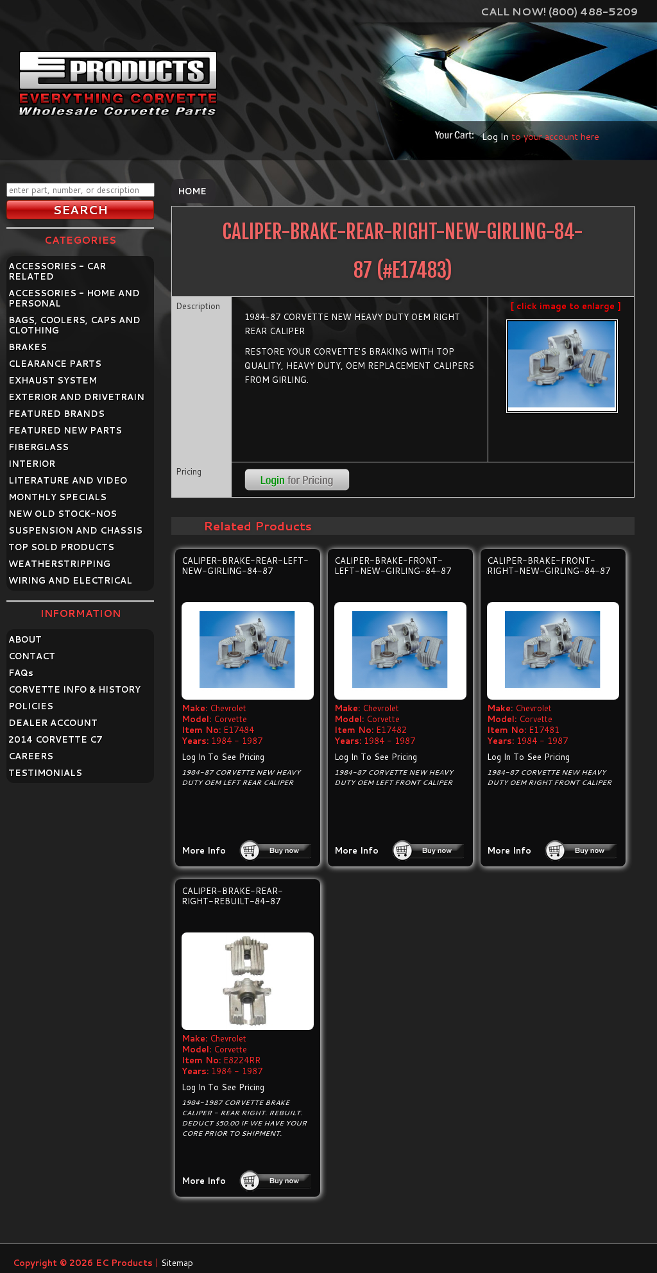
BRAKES (27, 347)
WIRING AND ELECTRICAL (70, 580)
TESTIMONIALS (45, 773)
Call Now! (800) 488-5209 (559, 11)
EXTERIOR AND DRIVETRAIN (76, 397)
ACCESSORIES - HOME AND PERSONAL (74, 298)
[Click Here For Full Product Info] (248, 651)
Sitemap (177, 1263)
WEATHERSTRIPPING (59, 563)
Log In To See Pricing (223, 757)
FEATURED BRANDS (56, 413)
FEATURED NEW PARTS (65, 430)
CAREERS (30, 756)
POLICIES (30, 706)
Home (192, 191)
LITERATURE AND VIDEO (67, 480)
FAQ (20, 673)
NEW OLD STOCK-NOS (62, 513)
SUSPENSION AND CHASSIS (75, 530)
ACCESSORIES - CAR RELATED (57, 271)
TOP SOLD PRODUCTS (61, 547)
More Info (204, 850)
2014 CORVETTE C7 (55, 739)
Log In (495, 136)
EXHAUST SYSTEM (52, 380)
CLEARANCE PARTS (54, 363)
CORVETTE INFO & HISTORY (74, 689)
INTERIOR (31, 463)
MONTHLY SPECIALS (57, 497)
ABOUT (25, 639)
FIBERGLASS (38, 447)
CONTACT (31, 656)
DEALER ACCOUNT (53, 723)
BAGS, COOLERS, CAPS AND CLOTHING (74, 325)
